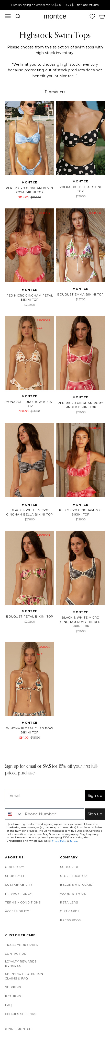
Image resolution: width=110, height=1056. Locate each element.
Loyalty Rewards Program (21, 964)
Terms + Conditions (23, 902)
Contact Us (15, 954)
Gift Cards (70, 911)
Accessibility (17, 911)
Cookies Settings (20, 1014)
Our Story (14, 867)
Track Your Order (22, 945)
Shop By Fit (15, 876)
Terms (73, 841)
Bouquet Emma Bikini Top (80, 294)
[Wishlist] (92, 16)
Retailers (69, 902)
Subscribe (69, 867)
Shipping (13, 987)
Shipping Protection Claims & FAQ (24, 976)
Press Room (71, 920)
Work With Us (73, 894)
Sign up (95, 795)
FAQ (8, 1005)
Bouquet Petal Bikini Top (29, 616)
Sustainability (18, 884)
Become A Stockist (77, 884)
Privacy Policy (18, 894)
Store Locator (73, 876)
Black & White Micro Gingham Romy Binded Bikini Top (80, 622)
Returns (13, 996)
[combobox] (13, 814)
